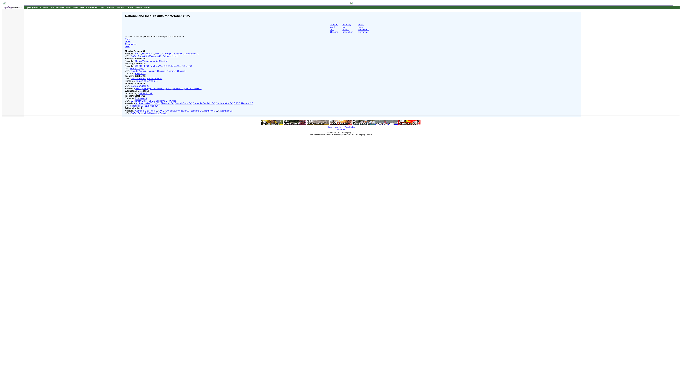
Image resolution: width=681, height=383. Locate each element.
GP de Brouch (146, 93)
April (332, 27)
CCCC (138, 66)
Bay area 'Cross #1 (140, 86)
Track (101, 7)
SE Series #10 (152, 106)
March (361, 24)
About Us (341, 129)
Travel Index (350, 127)
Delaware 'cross (170, 56)
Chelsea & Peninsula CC (177, 111)
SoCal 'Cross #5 (139, 56)
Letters (130, 7)
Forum (147, 7)
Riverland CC (192, 53)
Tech (51, 7)
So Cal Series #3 (157, 101)
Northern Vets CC (224, 103)
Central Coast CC (192, 88)
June (360, 27)
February (346, 24)
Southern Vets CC (158, 66)
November (347, 32)
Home (330, 127)
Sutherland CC (225, 111)
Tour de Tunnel (138, 78)
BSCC (158, 53)
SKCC (146, 66)
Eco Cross (171, 101)
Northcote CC (210, 111)
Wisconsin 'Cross (139, 101)
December (363, 32)
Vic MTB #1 (177, 88)
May (344, 27)
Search (138, 7)
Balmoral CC (197, 111)
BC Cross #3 (141, 98)
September (363, 29)
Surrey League (137, 68)
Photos (110, 7)
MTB (75, 7)
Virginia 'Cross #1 (157, 71)
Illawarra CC (148, 53)
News (45, 7)
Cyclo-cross (91, 7)
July (332, 29)
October (334, 32)
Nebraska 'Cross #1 (176, 71)
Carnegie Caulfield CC (173, 53)
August (345, 29)
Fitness (120, 7)
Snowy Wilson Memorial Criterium (151, 61)
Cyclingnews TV (33, 7)
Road (68, 7)
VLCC (189, 66)
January (334, 24)
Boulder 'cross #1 (139, 71)
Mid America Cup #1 (157, 113)
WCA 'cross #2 (155, 56)
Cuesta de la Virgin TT (147, 81)
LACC (138, 53)
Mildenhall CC (137, 106)
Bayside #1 (140, 73)
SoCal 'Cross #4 (154, 78)
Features (60, 7)
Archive (338, 127)
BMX (82, 7)
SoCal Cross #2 (138, 113)
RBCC (237, 103)
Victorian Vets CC (176, 66)
